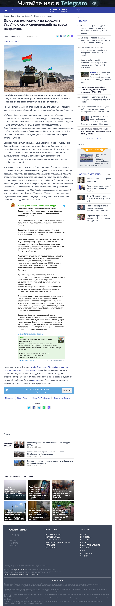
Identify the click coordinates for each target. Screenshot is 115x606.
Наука (83, 542)
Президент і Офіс (53, 534)
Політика (84, 548)
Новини (82, 21)
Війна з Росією (22, 398)
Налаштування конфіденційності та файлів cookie (21, 574)
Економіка (85, 537)
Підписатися (66, 390)
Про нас (13, 540)
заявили (36, 380)
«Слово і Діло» (19, 569)
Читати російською (11, 42)
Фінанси (84, 556)
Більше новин (93, 139)
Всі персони (51, 548)
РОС (80, 10)
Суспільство (86, 553)
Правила (13, 546)
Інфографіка (94, 150)
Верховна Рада (52, 537)
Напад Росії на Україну (41, 398)
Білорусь (9, 398)
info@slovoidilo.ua (57, 580)
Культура (84, 540)
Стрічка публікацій (24, 16)
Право (83, 550)
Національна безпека (43, 16)
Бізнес (83, 534)
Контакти (13, 543)
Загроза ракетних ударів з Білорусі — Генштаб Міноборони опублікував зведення (46, 454)
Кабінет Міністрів (53, 540)
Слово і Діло (9, 16)
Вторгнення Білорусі (62, 398)
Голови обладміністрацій (57, 542)
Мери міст (50, 545)
